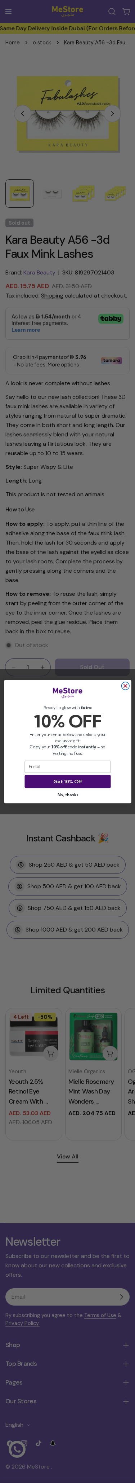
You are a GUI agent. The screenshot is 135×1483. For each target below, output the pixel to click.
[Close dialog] (125, 686)
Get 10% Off (67, 781)
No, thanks (68, 794)
